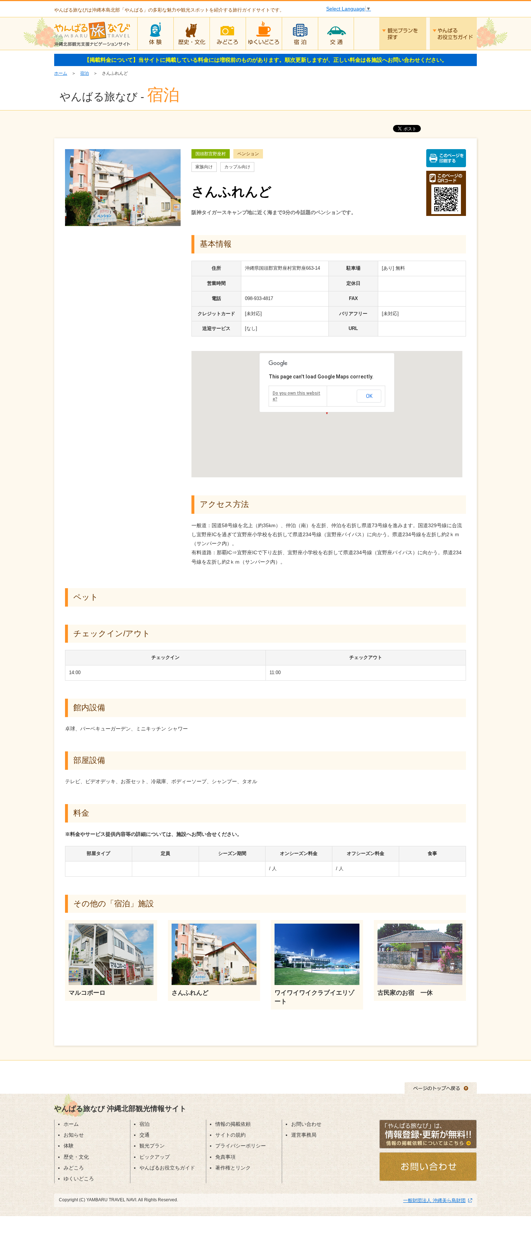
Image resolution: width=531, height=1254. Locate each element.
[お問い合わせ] (428, 1166)
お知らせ (74, 1135)
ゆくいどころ (264, 33)
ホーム (60, 73)
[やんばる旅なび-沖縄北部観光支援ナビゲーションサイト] (92, 32)
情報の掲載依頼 (233, 1124)
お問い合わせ (306, 1124)
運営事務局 (303, 1135)
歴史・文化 (191, 33)
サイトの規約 (230, 1135)
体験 (155, 33)
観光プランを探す (402, 33)
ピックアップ (154, 1157)
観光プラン (152, 1146)
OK (369, 396)
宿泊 (300, 33)
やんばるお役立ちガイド (453, 33)
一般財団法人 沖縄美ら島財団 (434, 1200)
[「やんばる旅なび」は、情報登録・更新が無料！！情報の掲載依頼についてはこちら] (428, 1134)
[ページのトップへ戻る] (441, 1087)
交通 (336, 33)
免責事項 (225, 1157)
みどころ (228, 33)
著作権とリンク (233, 1168)
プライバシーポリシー (240, 1146)
